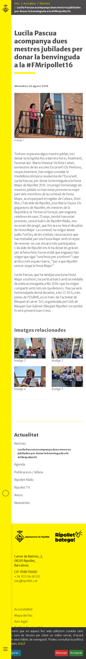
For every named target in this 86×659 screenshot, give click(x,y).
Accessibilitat (23, 609)
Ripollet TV (22, 487)
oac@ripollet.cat (25, 581)
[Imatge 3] (67, 348)
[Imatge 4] (30, 376)
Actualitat (29, 3)
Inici (16, 3)
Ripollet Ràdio (24, 480)
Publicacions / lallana (28, 472)
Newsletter (22, 503)
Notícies (45, 3)
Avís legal (20, 621)
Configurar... (12, 653)
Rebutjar (61, 653)
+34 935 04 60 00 (27, 576)
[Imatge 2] (30, 348)
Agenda (19, 464)
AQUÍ (21, 643)
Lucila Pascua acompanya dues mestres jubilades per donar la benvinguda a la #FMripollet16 (44, 453)
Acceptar (76, 653)
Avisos (18, 495)
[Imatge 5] (67, 376)
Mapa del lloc (23, 615)
